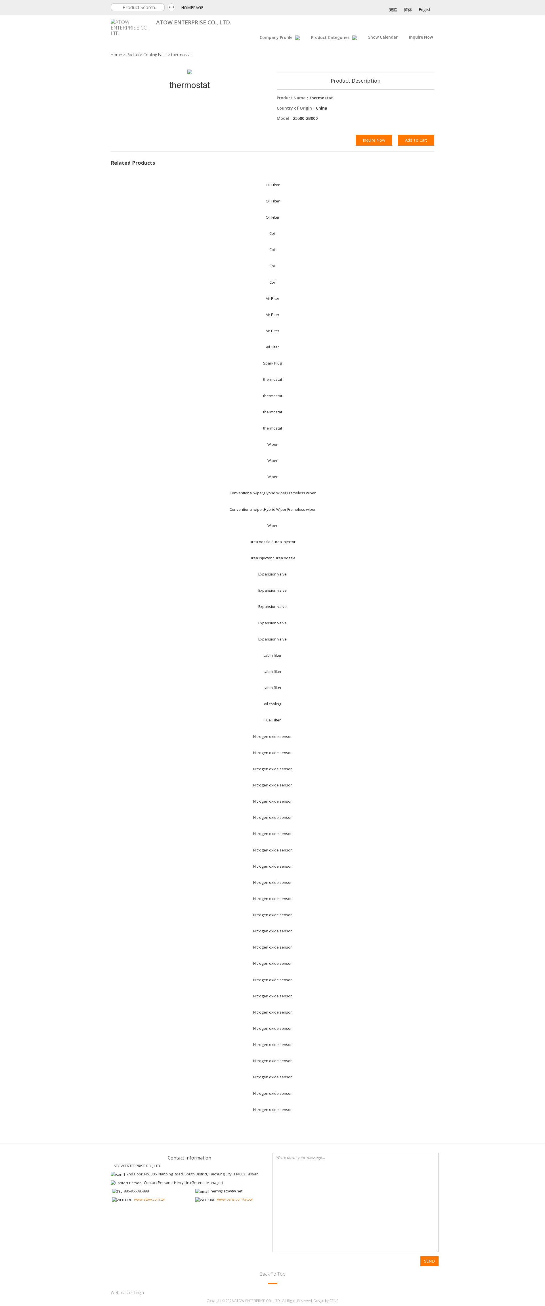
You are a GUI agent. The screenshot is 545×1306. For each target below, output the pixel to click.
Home (116, 54)
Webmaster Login (127, 1292)
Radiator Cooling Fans (147, 54)
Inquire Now (421, 37)
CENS (334, 1300)
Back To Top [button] (272, 1274)
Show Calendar (383, 37)
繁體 (393, 9)
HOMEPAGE (192, 7)
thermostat (181, 54)
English (425, 9)
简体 (408, 9)
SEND (429, 1261)
